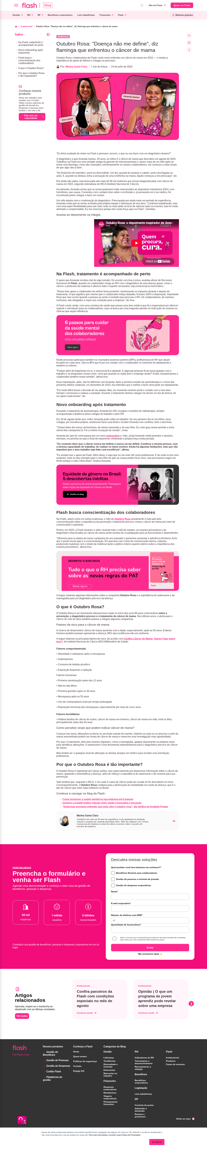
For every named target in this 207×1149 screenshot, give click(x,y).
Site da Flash (155, 5)
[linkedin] (174, 820)
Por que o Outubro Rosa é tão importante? (31, 74)
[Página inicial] (17, 26)
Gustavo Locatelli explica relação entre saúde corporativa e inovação (102, 803)
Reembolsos (110, 1093)
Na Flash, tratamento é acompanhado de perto (30, 43)
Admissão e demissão (141, 1109)
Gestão (16, 15)
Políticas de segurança (85, 1061)
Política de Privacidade (130, 1135)
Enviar (150, 947)
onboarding (113, 435)
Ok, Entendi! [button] (157, 1142)
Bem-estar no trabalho (110, 1074)
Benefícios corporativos (60, 15)
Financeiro (105, 15)
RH (28, 15)
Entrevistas (109, 1070)
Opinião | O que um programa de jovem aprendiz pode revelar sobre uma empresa (157, 998)
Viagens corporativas (110, 1097)
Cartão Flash (53, 1071)
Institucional (26, 26)
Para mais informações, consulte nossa (105, 1135)
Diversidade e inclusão (111, 1065)
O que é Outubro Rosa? (31, 68)
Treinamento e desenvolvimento (144, 1062)
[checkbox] (150, 879)
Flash (121, 15)
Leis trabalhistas (86, 15)
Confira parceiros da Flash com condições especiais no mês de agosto (95, 998)
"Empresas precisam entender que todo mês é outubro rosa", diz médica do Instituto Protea (115, 806)
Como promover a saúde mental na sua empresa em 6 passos (97, 799)
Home (76, 1051)
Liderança (109, 1057)
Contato (77, 1066)
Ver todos (22, 1016)
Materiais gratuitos (184, 15)
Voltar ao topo (183, 1119)
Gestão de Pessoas (57, 1060)
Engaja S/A (78, 1071)
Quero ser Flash (182, 5)
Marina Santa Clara (76, 66)
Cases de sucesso (175, 1064)
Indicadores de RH (144, 1057)
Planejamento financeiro (111, 1103)
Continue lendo (85, 1013)
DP (39, 15)
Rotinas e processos (140, 1115)
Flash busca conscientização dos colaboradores (29, 60)
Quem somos (80, 1056)
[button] (71, 1003)
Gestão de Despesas (58, 1066)
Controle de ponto (144, 1105)
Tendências (109, 1061)
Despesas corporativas (110, 1088)
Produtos (170, 1061)
